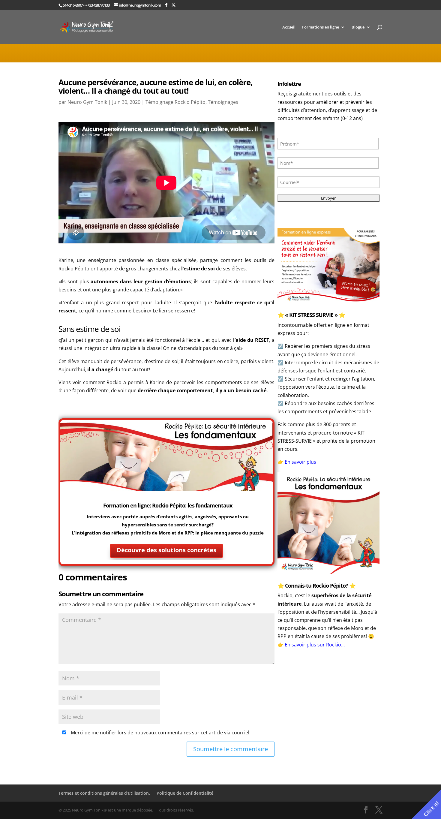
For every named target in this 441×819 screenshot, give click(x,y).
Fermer (314, 457)
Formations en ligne (320, 27)
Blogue (358, 27)
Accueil (289, 27)
